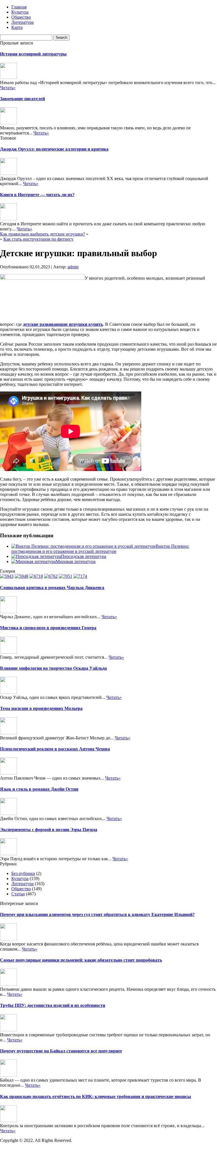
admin (73, 266)
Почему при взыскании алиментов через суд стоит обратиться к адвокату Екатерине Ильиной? (97, 914)
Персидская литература (83, 556)
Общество (21, 17)
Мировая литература (76, 561)
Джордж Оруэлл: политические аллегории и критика (54, 149)
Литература (22, 22)
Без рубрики (23, 873)
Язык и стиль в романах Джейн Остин (39, 789)
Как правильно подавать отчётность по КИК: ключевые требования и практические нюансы (95, 1096)
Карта (17, 27)
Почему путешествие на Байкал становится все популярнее (61, 1050)
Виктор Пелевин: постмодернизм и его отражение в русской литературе (100, 549)
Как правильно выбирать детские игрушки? (42, 234)
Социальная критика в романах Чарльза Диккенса (52, 587)
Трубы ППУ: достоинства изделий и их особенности (52, 1005)
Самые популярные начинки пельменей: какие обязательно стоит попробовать (81, 960)
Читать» (8, 87)
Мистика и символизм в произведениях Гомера (48, 627)
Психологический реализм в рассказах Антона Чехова (55, 748)
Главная (19, 7)
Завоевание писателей (22, 98)
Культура (20, 12)
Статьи (18, 893)
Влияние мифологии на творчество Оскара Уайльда (53, 668)
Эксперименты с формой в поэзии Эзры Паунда (48, 829)
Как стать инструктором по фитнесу (38, 239)
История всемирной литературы (33, 54)
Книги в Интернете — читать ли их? (37, 194)
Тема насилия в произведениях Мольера (41, 708)
